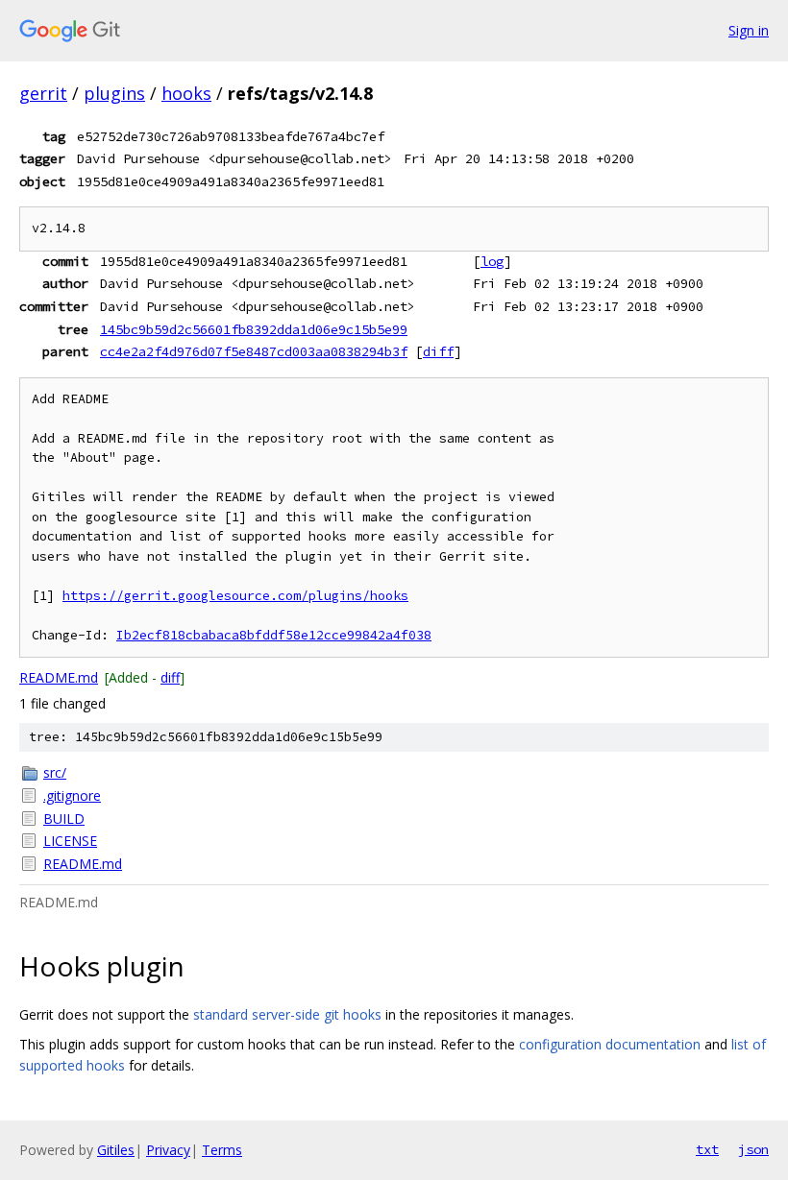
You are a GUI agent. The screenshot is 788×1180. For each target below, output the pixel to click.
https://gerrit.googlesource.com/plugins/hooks (235, 596)
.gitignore (72, 795)
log (492, 261)
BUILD (64, 818)
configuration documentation (610, 1044)
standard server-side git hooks (287, 1014)
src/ (54, 772)
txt (707, 1149)
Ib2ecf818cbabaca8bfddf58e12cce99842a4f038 (273, 635)
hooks (186, 93)
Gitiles (116, 1150)
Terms (222, 1150)
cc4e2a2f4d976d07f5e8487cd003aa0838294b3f (253, 351)
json (753, 1149)
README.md (58, 677)
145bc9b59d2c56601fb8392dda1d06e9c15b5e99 (253, 329)
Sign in (748, 30)
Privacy (168, 1150)
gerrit (43, 93)
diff (438, 351)
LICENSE (70, 840)
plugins (114, 93)
